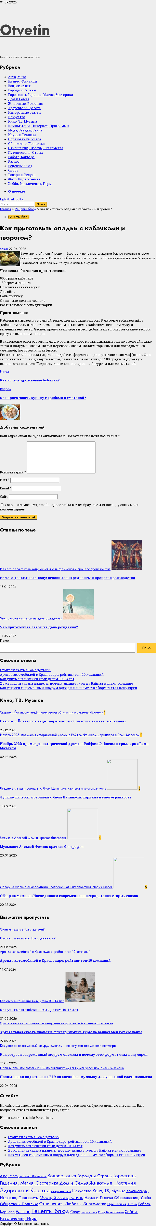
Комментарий (13, 472)
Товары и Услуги (22, 175)
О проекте (16, 191)
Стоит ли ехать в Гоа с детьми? (25, 670)
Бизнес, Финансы (22, 81)
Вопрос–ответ (19, 86)
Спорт (13, 170)
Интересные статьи (24, 112)
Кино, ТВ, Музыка (22, 121)
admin (4, 249)
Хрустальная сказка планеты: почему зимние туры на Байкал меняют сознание (66, 683)
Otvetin (25, 29)
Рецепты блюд (20, 166)
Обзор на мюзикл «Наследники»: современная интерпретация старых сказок (56, 887)
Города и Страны (22, 90)
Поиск (4, 640)
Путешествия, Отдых (25, 152)
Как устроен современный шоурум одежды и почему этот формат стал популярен (68, 688)
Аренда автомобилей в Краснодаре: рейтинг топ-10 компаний (52, 674)
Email (5, 488)
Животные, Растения (25, 103)
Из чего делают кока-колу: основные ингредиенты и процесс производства (55, 569)
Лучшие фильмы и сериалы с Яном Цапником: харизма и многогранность (53, 788)
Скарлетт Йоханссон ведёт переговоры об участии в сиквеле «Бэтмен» (51, 712)
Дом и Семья (18, 99)
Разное (14, 161)
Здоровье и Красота (24, 108)
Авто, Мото (17, 77)
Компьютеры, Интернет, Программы (38, 126)
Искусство (16, 117)
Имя (5, 480)
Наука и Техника (22, 134)
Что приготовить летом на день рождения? (31, 618)
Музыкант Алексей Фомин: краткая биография (33, 837)
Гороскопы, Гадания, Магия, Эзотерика (40, 94)
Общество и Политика (26, 143)
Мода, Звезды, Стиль (25, 130)
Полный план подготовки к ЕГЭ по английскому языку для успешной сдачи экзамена (62, 1068)
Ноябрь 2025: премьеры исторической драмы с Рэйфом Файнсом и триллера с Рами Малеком (69, 735)
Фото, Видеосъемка (24, 179)
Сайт (4, 496)
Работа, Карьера (21, 157)
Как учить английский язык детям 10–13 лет (37, 679)
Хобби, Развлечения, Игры (30, 183)
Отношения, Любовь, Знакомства (35, 148)
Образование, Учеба (24, 139)
